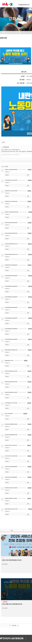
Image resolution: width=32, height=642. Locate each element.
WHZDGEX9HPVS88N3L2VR (11, 349)
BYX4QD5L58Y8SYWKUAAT (11, 222)
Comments (4, 166)
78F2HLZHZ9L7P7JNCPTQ (11, 445)
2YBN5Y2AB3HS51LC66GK (11, 498)
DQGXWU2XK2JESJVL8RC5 (11, 487)
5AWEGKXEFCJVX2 (9, 360)
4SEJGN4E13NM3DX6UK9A (11, 424)
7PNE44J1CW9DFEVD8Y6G (11, 169)
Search (10, 625)
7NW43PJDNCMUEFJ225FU (11, 371)
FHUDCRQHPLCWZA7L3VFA (11, 509)
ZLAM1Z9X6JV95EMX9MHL (11, 466)
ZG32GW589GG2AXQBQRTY (11, 275)
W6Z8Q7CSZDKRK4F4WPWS (11, 212)
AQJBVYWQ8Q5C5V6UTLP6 (11, 243)
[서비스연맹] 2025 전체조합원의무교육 (12, 604)
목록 (4, 142)
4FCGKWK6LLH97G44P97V (11, 180)
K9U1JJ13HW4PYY (9, 413)
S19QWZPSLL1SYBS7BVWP (11, 190)
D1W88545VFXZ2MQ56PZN (11, 265)
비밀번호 (7, 175)
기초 (12, 530)
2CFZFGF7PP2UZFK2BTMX (11, 456)
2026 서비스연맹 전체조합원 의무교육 (11, 560)
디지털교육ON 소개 (23, 4)
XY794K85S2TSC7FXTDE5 (11, 403)
